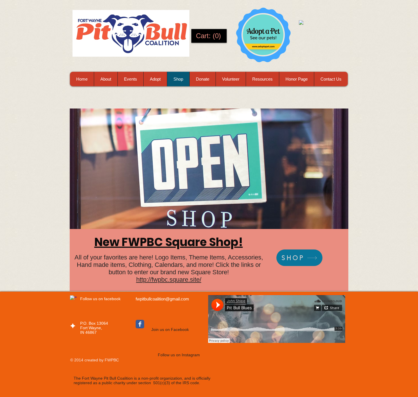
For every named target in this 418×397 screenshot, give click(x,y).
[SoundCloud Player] (276, 318)
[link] (209, 36)
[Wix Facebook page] (140, 324)
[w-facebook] (73, 298)
